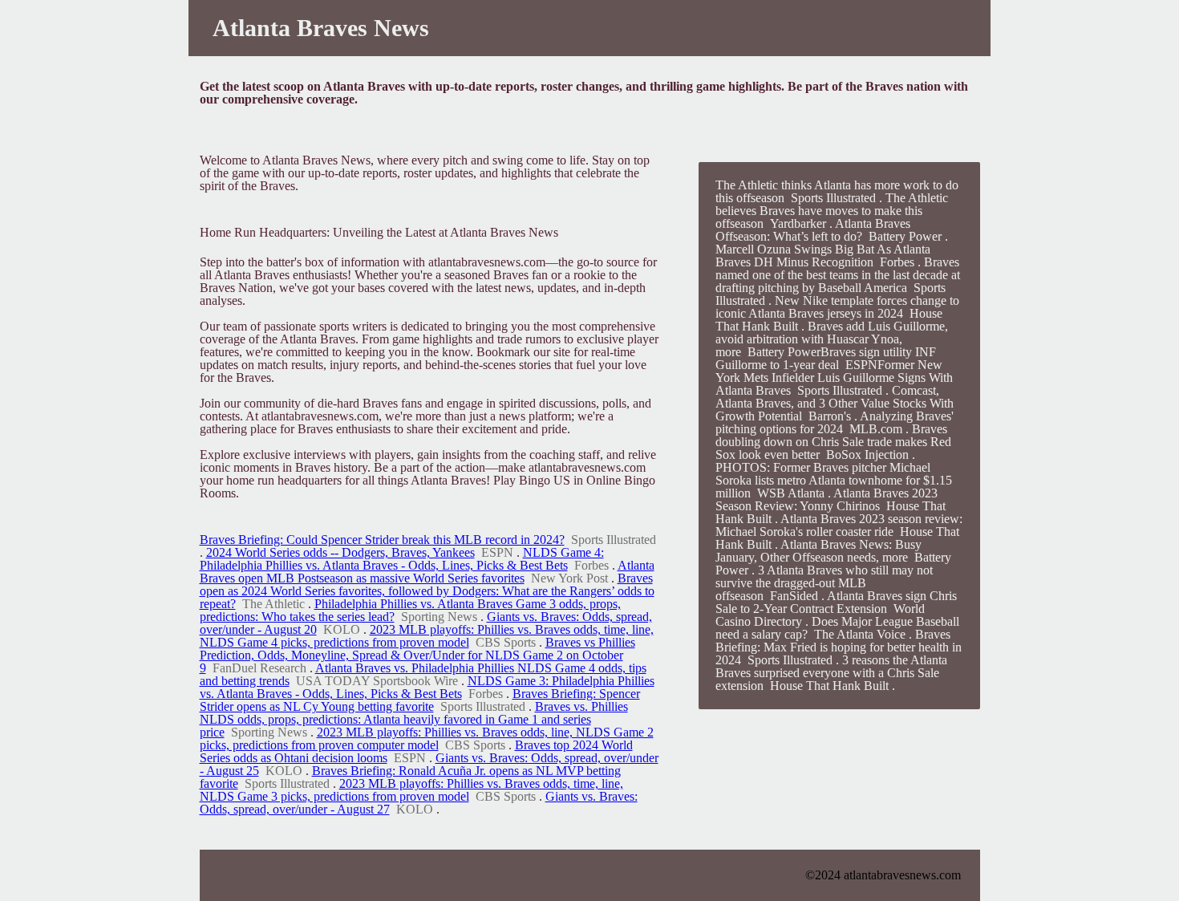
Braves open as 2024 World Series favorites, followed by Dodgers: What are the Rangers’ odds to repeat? (427, 591)
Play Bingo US (531, 480)
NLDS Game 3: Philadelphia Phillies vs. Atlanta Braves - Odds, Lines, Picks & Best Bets (427, 687)
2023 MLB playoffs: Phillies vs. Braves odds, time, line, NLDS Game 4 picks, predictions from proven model (427, 636)
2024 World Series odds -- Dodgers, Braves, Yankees (340, 552)
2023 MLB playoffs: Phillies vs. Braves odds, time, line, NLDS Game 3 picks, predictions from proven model (411, 790)
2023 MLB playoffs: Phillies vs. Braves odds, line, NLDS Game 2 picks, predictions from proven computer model (427, 738)
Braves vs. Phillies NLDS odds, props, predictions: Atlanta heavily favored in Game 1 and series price (414, 719)
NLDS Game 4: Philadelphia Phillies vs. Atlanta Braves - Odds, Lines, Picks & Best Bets (402, 559)
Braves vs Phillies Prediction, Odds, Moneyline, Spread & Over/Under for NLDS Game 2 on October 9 (417, 655)
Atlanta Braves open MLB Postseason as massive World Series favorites (427, 571)
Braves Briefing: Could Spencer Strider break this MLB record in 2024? (382, 539)
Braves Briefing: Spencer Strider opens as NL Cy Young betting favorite (420, 700)
